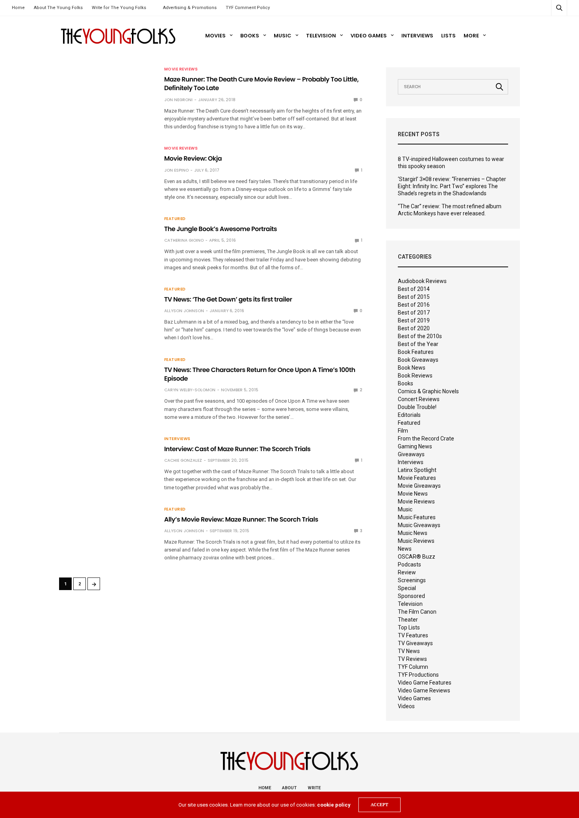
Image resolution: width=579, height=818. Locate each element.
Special (407, 588)
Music (282, 35)
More (471, 35)
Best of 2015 (414, 297)
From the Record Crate (426, 438)
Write (314, 787)
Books (249, 35)
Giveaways (411, 454)
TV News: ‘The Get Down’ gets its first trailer (228, 299)
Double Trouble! (417, 407)
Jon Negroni (178, 100)
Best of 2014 (414, 289)
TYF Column (413, 667)
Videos (406, 706)
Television (321, 35)
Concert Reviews (419, 399)
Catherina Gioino (184, 240)
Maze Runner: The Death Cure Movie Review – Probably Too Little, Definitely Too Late (261, 84)
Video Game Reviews (424, 690)
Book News (411, 367)
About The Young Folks (58, 7)
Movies (215, 35)
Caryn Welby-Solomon (189, 390)
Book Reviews (415, 375)
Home (18, 7)
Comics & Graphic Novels (428, 391)
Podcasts (409, 564)
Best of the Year (418, 344)
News (405, 549)
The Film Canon (417, 611)
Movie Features (417, 478)
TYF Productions (418, 674)
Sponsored (411, 596)
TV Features (413, 635)
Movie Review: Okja (193, 158)
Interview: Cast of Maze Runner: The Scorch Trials (237, 448)
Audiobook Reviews (422, 281)
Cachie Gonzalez (183, 460)
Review (407, 572)
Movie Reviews (181, 69)
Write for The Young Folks (119, 7)
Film (403, 430)
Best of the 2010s (420, 336)
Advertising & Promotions (190, 7)
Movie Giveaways (419, 486)
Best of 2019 (414, 320)
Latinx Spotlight (417, 470)
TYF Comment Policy (248, 7)
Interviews (417, 35)
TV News (409, 651)
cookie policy (334, 805)
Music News (412, 533)
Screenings (412, 580)
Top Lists (409, 627)
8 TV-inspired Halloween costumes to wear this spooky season (451, 162)
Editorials (409, 415)
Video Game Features (424, 682)
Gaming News (415, 446)
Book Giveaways (418, 360)
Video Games (369, 35)
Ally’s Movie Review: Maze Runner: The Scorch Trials (241, 519)
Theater (408, 619)
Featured (175, 219)
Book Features (416, 352)
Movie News (413, 493)
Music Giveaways (419, 525)
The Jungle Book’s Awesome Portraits (220, 228)
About (289, 787)
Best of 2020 (414, 328)
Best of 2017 (414, 312)
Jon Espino (176, 170)
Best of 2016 (414, 304)
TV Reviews (412, 659)
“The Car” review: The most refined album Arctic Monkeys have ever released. (449, 210)
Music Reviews (416, 541)
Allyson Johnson (184, 311)
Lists (448, 35)
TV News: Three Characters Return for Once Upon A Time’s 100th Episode (259, 374)
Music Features (417, 517)
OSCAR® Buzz (416, 556)
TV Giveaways (415, 643)
